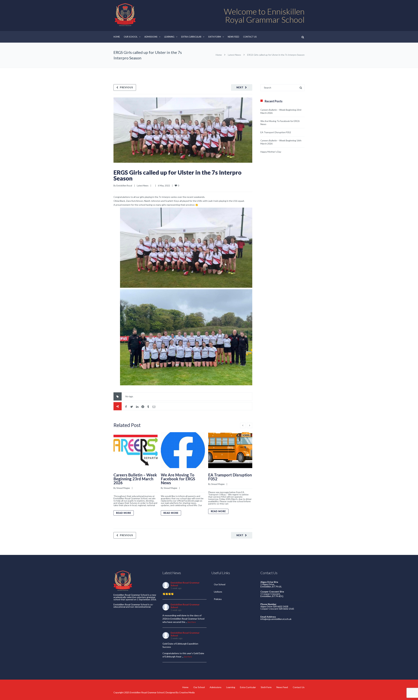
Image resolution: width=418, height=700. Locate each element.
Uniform (218, 591)
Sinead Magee (123, 488)
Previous (126, 87)
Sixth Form (214, 36)
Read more (123, 512)
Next (239, 87)
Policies (218, 599)
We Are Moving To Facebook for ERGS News (178, 478)
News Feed (233, 36)
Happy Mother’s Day (270, 151)
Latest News (234, 54)
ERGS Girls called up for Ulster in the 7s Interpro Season (177, 175)
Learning (169, 36)
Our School (130, 36)
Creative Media (187, 692)
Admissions (150, 36)
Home (116, 36)
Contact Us (250, 36)
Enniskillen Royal (124, 185)
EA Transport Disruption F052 (230, 476)
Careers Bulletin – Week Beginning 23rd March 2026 (135, 478)
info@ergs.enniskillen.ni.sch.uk (275, 619)
